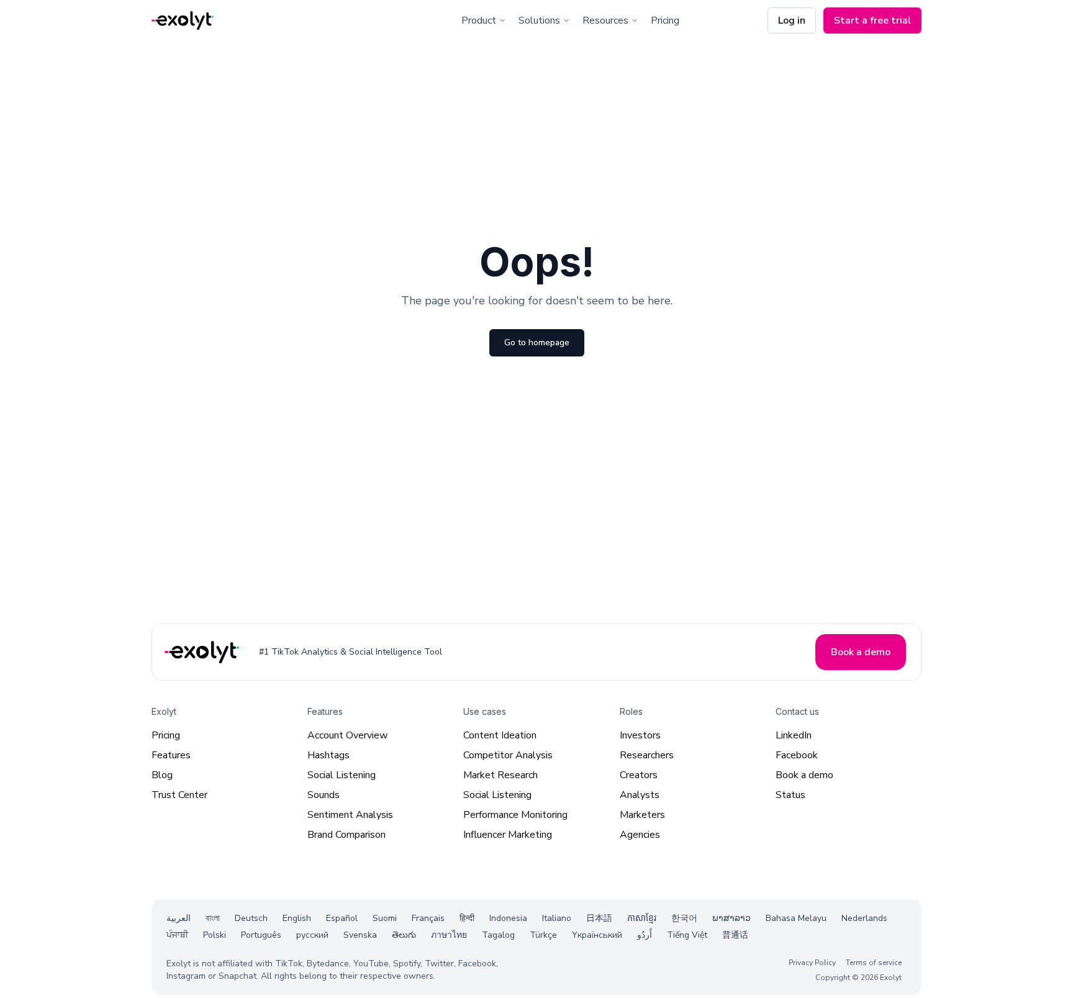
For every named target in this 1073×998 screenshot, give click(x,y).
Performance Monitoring (515, 815)
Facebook (797, 755)
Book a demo (804, 775)
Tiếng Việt (687, 935)
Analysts (639, 795)
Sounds (323, 795)
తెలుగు (404, 935)
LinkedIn (794, 735)
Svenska (360, 935)
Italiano (556, 918)
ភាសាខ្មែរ (641, 918)
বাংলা (213, 918)
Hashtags (328, 755)
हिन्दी (467, 918)
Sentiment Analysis (350, 815)
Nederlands (864, 918)
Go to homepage (536, 342)
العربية (178, 918)
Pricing (665, 20)
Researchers (647, 755)
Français (428, 918)
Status (790, 795)
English (297, 918)
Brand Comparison (346, 834)
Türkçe (543, 935)
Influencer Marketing (507, 834)
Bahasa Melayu (796, 918)
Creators (639, 775)
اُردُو (644, 935)
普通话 (735, 935)
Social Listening (341, 775)
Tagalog (498, 935)
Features (171, 755)
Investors (640, 735)
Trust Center (179, 795)
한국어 (684, 918)
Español (342, 918)
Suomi (385, 918)
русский (312, 935)
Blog (162, 775)
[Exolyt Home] (203, 652)
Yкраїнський (597, 935)
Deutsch (251, 918)
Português (261, 935)
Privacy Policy (812, 963)
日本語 (599, 918)
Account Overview (347, 735)
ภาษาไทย (449, 935)
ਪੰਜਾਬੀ (177, 935)
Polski (214, 935)
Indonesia (508, 918)
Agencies (640, 834)
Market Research (500, 775)
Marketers (642, 815)
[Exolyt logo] (183, 20)
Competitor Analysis (508, 755)
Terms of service (874, 963)
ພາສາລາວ (731, 918)
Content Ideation (499, 735)
